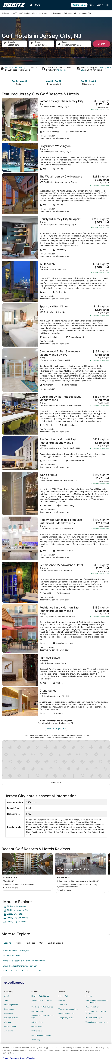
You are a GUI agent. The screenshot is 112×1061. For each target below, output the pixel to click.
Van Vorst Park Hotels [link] (12, 955)
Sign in (100, 5)
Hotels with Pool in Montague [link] (16, 950)
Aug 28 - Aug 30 (88, 81)
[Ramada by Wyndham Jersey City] (56, 119)
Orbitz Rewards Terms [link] (66, 1013)
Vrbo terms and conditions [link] (68, 1009)
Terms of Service (27, 1058)
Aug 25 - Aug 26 (53, 81)
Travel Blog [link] (35, 1040)
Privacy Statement (11, 1058)
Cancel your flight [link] (92, 1007)
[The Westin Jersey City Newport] (56, 193)
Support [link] (89, 996)
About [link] (6, 996)
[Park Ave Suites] (56, 670)
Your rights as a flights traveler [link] (97, 1022)
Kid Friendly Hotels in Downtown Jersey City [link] (22, 971)
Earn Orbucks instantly (15, 67)
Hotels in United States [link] (40, 996)
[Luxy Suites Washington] (56, 157)
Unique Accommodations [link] (41, 1035)
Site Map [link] (7, 1022)
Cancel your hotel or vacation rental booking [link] (97, 1001)
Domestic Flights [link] (37, 1011)
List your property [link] (11, 1005)
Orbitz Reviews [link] (37, 1022)
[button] (56, 934)
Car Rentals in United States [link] (42, 1007)
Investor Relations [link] (11, 1018)
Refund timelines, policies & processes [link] (96, 1012)
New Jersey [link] (57, 13)
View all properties (56, 728)
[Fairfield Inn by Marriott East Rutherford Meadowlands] (56, 453)
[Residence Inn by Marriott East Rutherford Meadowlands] (56, 628)
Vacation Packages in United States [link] (42, 1017)
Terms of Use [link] (63, 1005)
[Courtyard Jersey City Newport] (56, 237)
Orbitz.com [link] (6, 13)
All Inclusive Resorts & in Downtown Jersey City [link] (24, 961)
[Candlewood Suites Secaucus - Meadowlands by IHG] (56, 370)
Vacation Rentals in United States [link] (41, 1001)
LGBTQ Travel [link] (36, 1031)
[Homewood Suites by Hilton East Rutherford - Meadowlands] (56, 538)
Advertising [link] (8, 1031)
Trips (91, 5)
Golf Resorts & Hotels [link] (20, 13)
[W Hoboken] (56, 281)
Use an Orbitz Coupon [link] (94, 1018)
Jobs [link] (6, 1000)
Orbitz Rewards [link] (10, 1026)
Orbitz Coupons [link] (37, 1026)
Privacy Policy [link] (64, 996)
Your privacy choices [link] (66, 1018)
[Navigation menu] (107, 5)
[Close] (108, 1048)
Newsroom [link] (8, 1013)
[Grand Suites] (56, 701)
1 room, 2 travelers (71, 44)
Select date (13, 44)
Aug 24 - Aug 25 (19, 81)
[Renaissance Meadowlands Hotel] (56, 582)
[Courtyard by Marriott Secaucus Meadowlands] (56, 414)
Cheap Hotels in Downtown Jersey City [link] (20, 966)
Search (101, 43)
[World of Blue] (56, 493)
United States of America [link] (40, 13)
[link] (56, 906)
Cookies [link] (61, 1000)
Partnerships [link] (9, 1009)
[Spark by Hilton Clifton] (56, 325)
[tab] (7, 943)
